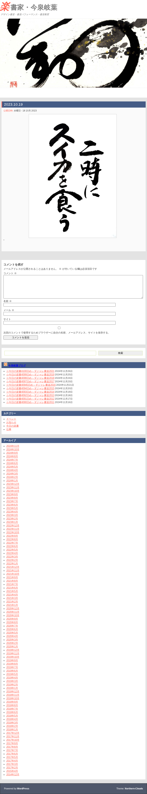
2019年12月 (12, 650)
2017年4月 (12, 760)
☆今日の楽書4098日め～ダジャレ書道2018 (30, 378)
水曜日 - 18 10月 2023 (25, 110)
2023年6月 (12, 504)
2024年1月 (12, 480)
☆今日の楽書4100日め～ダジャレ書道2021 (30, 371)
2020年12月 (12, 608)
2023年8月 (12, 497)
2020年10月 (12, 615)
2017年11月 (12, 736)
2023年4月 (12, 511)
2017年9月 (12, 743)
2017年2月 (12, 767)
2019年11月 (12, 653)
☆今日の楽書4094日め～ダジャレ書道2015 (30, 388)
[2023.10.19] (72, 176)
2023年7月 (12, 501)
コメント (10, 273)
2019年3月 (12, 681)
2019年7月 (12, 667)
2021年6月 (12, 587)
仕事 (8, 429)
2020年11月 (12, 612)
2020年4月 (12, 636)
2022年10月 (12, 532)
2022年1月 (12, 563)
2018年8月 (12, 705)
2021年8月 (12, 580)
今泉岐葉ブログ (17, 365)
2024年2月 (12, 477)
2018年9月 (12, 701)
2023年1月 (12, 522)
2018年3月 (12, 722)
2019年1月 (12, 688)
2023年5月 (12, 508)
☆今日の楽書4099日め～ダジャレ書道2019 (30, 374)
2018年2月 (12, 726)
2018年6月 (12, 712)
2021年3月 (12, 598)
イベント (11, 418)
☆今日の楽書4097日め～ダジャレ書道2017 (30, 381)
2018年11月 (12, 695)
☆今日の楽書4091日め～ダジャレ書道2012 (30, 398)
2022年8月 (12, 539)
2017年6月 (12, 753)
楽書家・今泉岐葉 (28, 6)
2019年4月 (12, 677)
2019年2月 (12, 684)
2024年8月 (12, 456)
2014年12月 (12, 774)
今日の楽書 (12, 425)
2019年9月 (12, 660)
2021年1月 (12, 605)
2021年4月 (12, 594)
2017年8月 (12, 746)
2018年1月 (12, 729)
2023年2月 (12, 518)
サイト (7, 319)
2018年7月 (12, 708)
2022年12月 (12, 525)
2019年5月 (12, 674)
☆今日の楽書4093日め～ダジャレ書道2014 (30, 391)
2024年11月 (12, 446)
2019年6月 (12, 670)
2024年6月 (12, 463)
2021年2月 (12, 601)
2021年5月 (12, 591)
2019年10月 (12, 656)
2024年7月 (12, 459)
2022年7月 (12, 542)
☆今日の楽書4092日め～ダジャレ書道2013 (30, 395)
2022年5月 (12, 549)
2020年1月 (12, 646)
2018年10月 (12, 698)
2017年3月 (12, 764)
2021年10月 (12, 573)
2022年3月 (12, 556)
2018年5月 (12, 715)
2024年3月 (12, 473)
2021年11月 (12, 570)
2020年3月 (12, 639)
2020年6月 (12, 629)
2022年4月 (12, 553)
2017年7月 (12, 750)
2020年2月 (12, 643)
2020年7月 (12, 625)
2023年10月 (12, 491)
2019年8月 (12, 663)
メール (8, 310)
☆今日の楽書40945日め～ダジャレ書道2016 (31, 384)
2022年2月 (12, 560)
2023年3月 (12, 515)
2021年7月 (12, 584)
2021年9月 (12, 577)
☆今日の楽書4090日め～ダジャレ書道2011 (30, 402)
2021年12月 (12, 567)
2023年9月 (12, 494)
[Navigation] (3, 92)
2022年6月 (12, 546)
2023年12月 (12, 484)
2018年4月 (12, 719)
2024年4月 (12, 470)
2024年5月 (12, 466)
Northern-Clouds (134, 788)
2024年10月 (12, 449)
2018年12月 (12, 691)
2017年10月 (12, 739)
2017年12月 (12, 733)
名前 (7, 301)
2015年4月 (12, 771)
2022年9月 (12, 535)
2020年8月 (12, 622)
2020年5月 (12, 632)
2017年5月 (12, 757)
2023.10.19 (13, 104)
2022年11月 (12, 529)
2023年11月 (12, 487)
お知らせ (11, 422)
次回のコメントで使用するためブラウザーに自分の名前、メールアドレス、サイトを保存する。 (56, 332)
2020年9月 (12, 618)
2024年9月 (12, 452)
